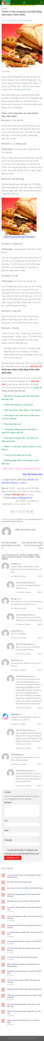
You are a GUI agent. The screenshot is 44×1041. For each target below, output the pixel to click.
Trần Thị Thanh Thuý (25, 20)
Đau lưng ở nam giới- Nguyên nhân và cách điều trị (11, 545)
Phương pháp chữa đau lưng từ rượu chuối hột (24, 941)
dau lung (31, 519)
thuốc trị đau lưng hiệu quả (15, 521)
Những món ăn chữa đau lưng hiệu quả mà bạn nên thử (24, 926)
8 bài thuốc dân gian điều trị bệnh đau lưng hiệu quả (24, 908)
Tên (6, 821)
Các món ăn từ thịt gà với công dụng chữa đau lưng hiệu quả (24, 876)
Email (6, 830)
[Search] (41, 2)
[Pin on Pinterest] (28, 511)
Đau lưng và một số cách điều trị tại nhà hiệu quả (24, 888)
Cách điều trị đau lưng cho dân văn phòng (22, 957)
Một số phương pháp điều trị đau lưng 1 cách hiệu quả (23, 1005)
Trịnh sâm (14, 714)
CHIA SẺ (4, 8)
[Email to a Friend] (24, 511)
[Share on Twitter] (20, 511)
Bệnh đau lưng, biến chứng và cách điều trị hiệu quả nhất (24, 996)
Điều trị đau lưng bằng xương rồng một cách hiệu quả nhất (23, 965)
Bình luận (8, 802)
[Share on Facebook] (16, 511)
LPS (35, 1038)
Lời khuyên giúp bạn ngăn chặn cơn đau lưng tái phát (24, 933)
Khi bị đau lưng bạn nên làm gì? (18, 405)
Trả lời (40, 576)
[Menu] (24, 2)
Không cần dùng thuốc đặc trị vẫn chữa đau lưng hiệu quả (24, 917)
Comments (10, 911)
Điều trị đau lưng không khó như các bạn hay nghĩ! (23, 1021)
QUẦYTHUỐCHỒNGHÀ (15, 480)
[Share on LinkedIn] (31, 511)
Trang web (8, 840)
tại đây (36, 387)
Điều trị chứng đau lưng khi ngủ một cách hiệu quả (24, 1012)
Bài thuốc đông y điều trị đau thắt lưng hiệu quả (24, 989)
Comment (10, 952)
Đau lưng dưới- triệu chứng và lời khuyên (22, 410)
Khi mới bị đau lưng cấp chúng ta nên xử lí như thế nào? (24, 949)
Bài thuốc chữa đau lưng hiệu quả (19, 882)
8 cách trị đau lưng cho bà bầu (17, 455)
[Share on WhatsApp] (12, 511)
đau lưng (27, 89)
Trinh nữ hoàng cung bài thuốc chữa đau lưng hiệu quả (23, 981)
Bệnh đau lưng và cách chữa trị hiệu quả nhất (23, 901)
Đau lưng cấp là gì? (13, 424)
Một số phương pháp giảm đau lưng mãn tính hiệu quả (23, 895)
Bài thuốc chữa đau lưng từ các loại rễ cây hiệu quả (24, 972)
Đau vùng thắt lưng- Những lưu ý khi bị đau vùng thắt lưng (32, 545)
